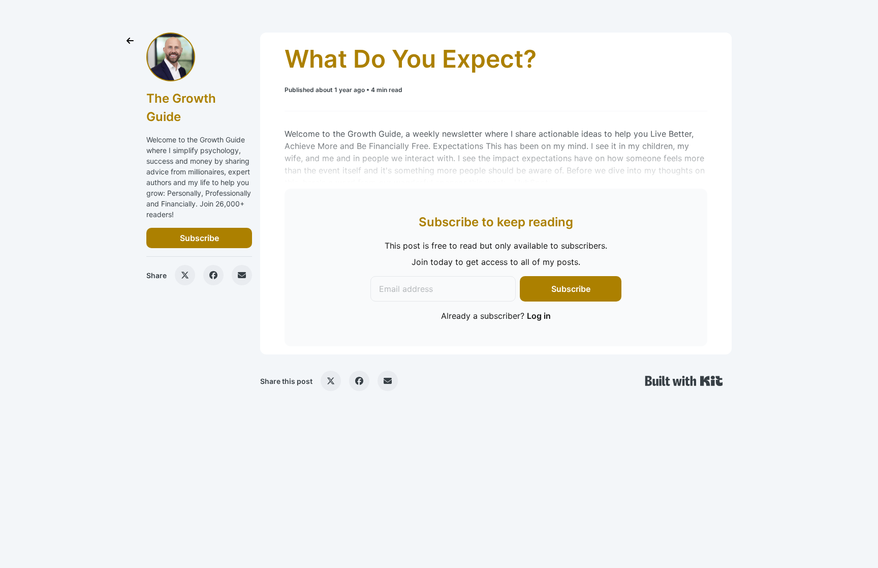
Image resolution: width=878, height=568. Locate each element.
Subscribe (199, 238)
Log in (539, 316)
